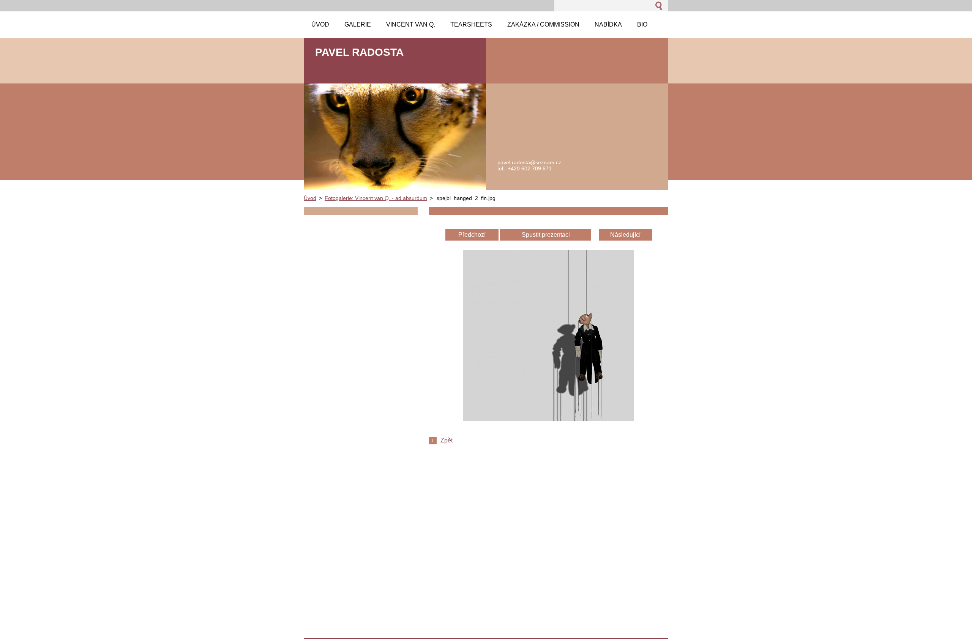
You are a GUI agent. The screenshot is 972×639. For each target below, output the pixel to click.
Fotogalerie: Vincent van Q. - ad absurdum (376, 198)
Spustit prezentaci (546, 234)
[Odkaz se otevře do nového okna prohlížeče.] (548, 419)
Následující (625, 234)
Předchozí (472, 234)
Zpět (446, 440)
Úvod (310, 198)
